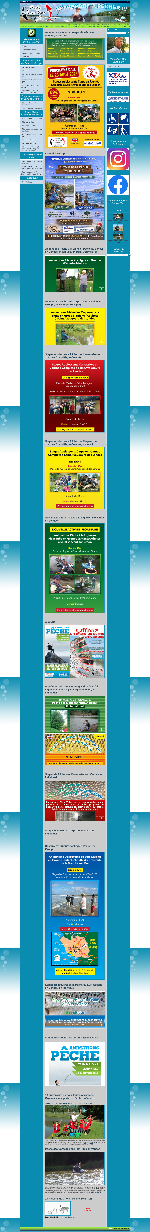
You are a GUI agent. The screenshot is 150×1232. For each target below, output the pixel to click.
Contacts (25, 57)
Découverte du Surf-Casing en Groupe (31, 162)
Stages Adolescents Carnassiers (29, 104)
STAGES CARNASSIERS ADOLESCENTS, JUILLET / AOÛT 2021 (53, 26)
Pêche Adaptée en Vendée (63, 1074)
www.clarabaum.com (68, 1217)
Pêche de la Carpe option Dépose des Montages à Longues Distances (31, 149)
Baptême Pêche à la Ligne (32, 118)
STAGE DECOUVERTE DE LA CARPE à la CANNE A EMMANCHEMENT (97, 26)
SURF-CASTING (118, 232)
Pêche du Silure (28, 140)
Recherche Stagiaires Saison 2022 (118, 201)
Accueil (24, 46)
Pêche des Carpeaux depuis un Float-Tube (29, 91)
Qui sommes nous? (29, 50)
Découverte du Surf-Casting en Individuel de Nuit (31, 173)
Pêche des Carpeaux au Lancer (30, 86)
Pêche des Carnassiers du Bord (31, 135)
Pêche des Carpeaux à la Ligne (31, 81)
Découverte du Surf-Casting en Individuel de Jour (31, 167)
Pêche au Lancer (28, 71)
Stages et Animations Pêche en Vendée (118, 221)
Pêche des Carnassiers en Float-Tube (31, 130)
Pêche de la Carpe (29, 143)
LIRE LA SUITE (88, 1144)
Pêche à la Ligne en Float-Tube (31, 75)
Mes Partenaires (28, 182)
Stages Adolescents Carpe (32, 108)
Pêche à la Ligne (28, 67)
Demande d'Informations (31, 53)
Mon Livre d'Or (114, 66)
